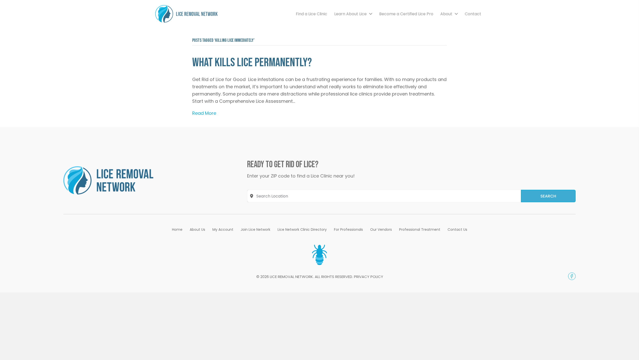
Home (177, 229)
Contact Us (457, 229)
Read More (204, 113)
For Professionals (348, 229)
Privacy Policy (368, 276)
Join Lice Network (255, 229)
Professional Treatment (419, 229)
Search (548, 196)
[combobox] (384, 196)
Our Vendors (381, 229)
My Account (222, 229)
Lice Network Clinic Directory (302, 229)
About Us (197, 229)
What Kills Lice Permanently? (252, 63)
